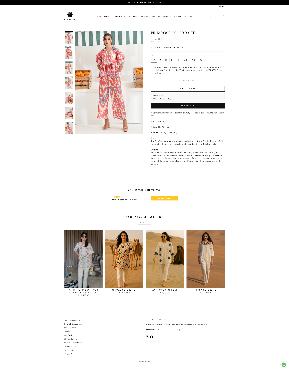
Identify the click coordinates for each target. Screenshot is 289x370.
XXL (185, 60)
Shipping (67, 331)
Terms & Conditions (72, 320)
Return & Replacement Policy (75, 324)
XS (154, 60)
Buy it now (188, 106)
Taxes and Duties (71, 346)
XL (178, 60)
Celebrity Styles (183, 16)
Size (153, 56)
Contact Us (68, 354)
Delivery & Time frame (73, 343)
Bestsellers (164, 16)
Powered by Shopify (144, 361)
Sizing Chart (187, 80)
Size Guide (68, 335)
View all (144, 222)
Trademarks (69, 350)
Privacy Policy (70, 328)
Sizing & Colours (70, 339)
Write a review (164, 198)
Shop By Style (122, 16)
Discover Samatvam (144, 16)
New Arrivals (104, 16)
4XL (202, 60)
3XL (194, 60)
